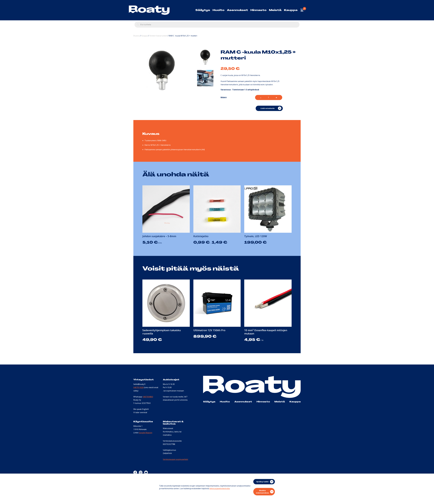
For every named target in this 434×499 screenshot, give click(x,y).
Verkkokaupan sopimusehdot (175, 459)
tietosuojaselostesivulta (219, 488)
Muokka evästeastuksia (262, 491)
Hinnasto (258, 10)
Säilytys (202, 10)
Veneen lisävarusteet (158, 35)
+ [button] (276, 97)
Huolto (218, 10)
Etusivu (136, 35)
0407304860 (148, 396)
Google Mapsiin (145, 432)
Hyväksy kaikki (262, 482)
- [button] (260, 97)
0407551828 (138, 387)
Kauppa (290, 10)
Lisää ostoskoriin (268, 108)
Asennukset (237, 10)
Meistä (275, 10)
